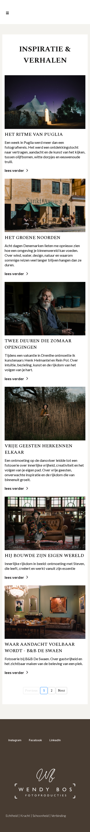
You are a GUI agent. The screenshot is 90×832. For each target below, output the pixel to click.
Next (61, 690)
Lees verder (14, 170)
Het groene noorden (32, 237)
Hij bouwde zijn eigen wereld (44, 555)
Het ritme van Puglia (34, 134)
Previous (31, 690)
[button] (7, 13)
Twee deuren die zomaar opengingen (38, 344)
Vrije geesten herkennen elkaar (38, 449)
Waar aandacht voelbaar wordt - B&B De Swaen (40, 647)
